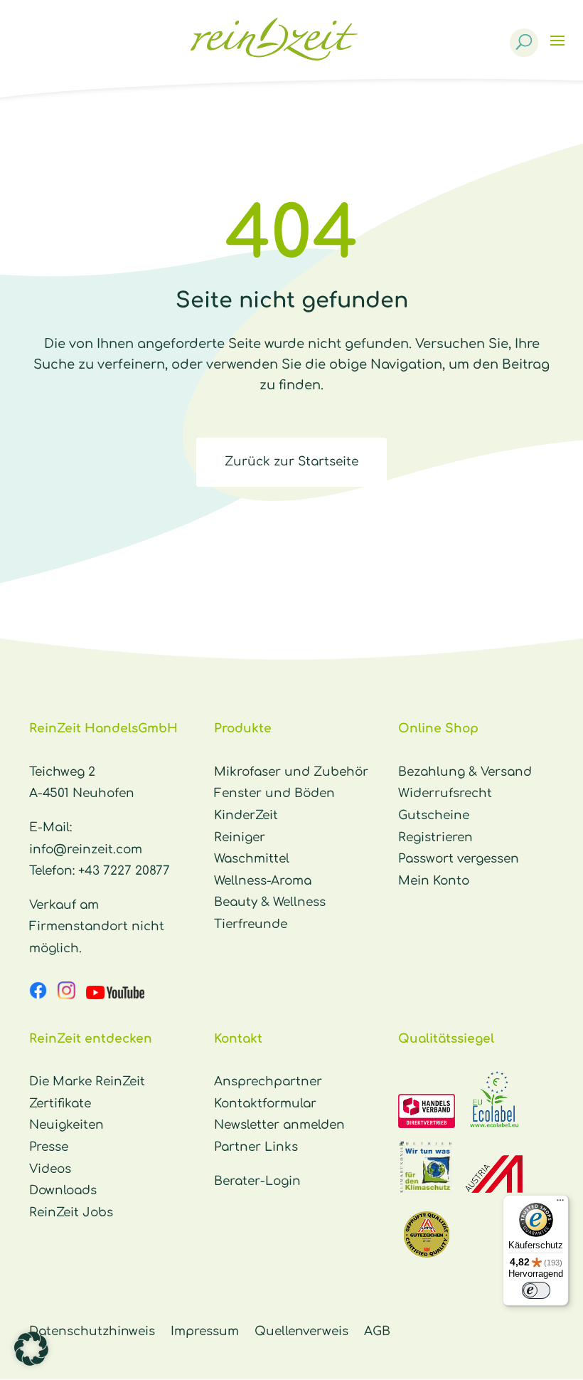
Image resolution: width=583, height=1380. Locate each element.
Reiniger (239, 837)
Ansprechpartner (268, 1081)
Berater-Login (257, 1181)
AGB (377, 1331)
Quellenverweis (301, 1331)
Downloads (63, 1190)
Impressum (205, 1331)
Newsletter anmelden (279, 1125)
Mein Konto (433, 880)
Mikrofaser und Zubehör (291, 772)
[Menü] (560, 1203)
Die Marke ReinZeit (87, 1081)
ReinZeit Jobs (71, 1212)
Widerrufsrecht (445, 793)
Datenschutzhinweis (92, 1331)
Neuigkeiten (66, 1125)
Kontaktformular (265, 1103)
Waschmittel (251, 858)
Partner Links (256, 1147)
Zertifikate (60, 1103)
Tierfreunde (250, 924)
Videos (50, 1169)
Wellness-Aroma (262, 880)
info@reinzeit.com (85, 849)
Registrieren (435, 837)
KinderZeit (246, 815)
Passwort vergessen (458, 858)
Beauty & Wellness (270, 902)
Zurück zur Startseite (291, 461)
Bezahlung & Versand (465, 772)
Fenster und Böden (274, 793)
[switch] (536, 1290)
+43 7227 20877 (124, 871)
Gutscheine (433, 815)
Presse (48, 1147)
